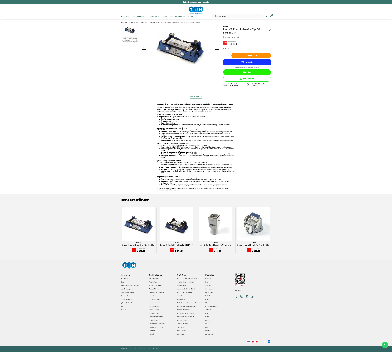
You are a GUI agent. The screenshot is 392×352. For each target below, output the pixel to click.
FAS (206, 327)
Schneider (209, 289)
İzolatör (151, 334)
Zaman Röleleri (182, 324)
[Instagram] (241, 296)
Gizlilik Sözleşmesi (127, 299)
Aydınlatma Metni (127, 292)
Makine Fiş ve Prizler (157, 22)
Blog (122, 282)
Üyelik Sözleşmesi (127, 289)
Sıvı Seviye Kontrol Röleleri (186, 317)
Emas (207, 299)
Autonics (208, 310)
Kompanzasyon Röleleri (185, 313)
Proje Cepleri (153, 320)
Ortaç (207, 331)
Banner (207, 320)
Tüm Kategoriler (138, 16)
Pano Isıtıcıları (154, 310)
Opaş (207, 324)
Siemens (208, 285)
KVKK (122, 306)
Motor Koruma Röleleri (185, 292)
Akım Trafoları (182, 296)
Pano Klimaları (154, 313)
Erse (206, 313)
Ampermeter (182, 285)
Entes (207, 282)
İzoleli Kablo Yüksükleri (157, 324)
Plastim (208, 279)
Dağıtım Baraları (154, 299)
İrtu (206, 303)
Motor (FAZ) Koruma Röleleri (187, 279)
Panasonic (209, 334)
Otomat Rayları (154, 306)
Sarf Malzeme (141, 22)
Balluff (207, 296)
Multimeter (181, 299)
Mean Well (209, 292)
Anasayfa (125, 16)
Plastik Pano (153, 282)
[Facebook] (236, 296)
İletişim (190, 16)
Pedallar (152, 331)
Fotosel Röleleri (182, 320)
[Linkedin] (247, 296)
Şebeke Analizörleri (183, 310)
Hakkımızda (180, 16)
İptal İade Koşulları (127, 303)
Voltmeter (181, 327)
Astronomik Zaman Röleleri (186, 289)
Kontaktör (180, 334)
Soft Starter (181, 331)
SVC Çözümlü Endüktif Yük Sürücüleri (190, 303)
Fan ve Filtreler (154, 289)
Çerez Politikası (126, 296)
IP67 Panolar (153, 279)
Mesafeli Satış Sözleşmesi (130, 285)
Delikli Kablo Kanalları (156, 292)
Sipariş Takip (167, 16)
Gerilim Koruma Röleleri (185, 282)
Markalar (153, 16)
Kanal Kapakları (154, 296)
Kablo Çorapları (154, 303)
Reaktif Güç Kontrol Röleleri (186, 306)
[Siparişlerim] (266, 16)
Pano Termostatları (156, 317)
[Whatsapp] (252, 296)
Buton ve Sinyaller (155, 285)
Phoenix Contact (211, 306)
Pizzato (207, 317)
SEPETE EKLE (251, 55)
